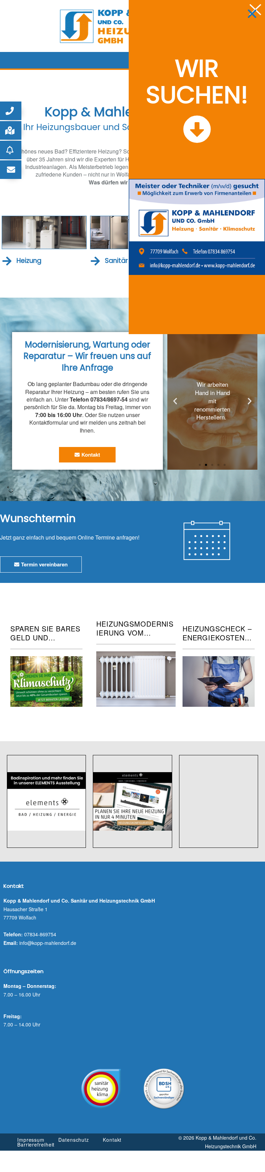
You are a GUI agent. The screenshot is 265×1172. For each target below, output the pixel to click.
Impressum (31, 1139)
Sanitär (116, 260)
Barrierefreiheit (36, 1144)
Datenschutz (73, 1139)
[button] (10, 111)
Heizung (29, 260)
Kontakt (112, 1139)
